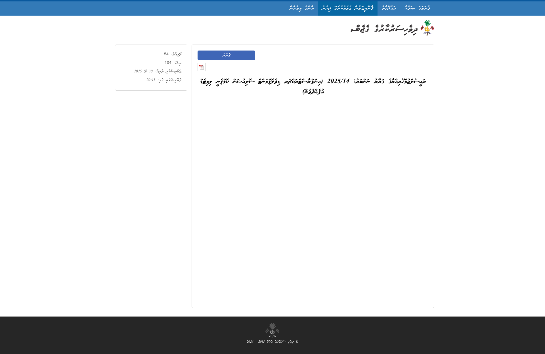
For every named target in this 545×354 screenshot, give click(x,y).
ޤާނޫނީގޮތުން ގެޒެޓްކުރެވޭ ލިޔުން (347, 8)
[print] (202, 67)
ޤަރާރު (226, 55)
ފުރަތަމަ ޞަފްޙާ (417, 8)
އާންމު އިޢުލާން (302, 8)
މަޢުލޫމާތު (389, 8)
